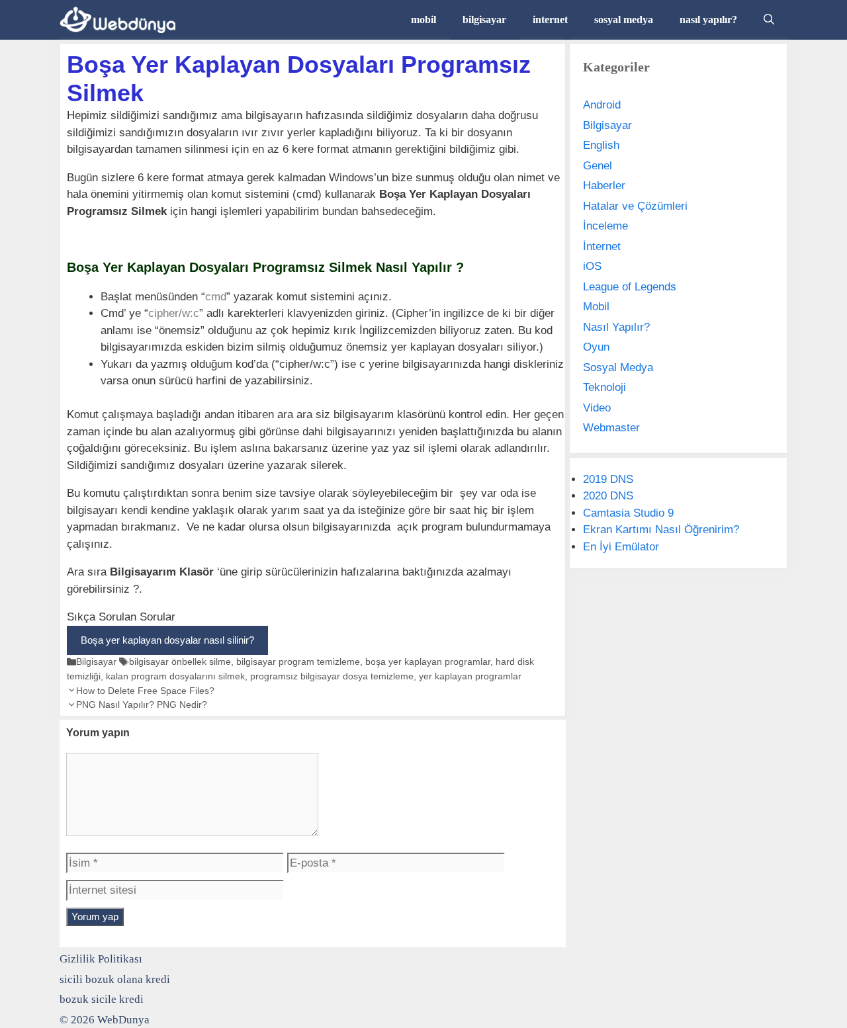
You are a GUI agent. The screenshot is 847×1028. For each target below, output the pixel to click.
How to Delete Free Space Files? (145, 690)
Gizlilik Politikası (101, 959)
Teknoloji (604, 387)
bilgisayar (484, 19)
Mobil (596, 306)
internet (550, 19)
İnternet (602, 246)
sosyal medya (623, 19)
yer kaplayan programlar (470, 676)
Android (602, 105)
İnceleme (605, 226)
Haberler (604, 185)
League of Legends (629, 286)
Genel (597, 165)
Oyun (596, 347)
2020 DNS (608, 496)
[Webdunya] (121, 20)
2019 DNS (608, 479)
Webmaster (611, 427)
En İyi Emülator (621, 546)
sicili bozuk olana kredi (115, 979)
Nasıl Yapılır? (616, 327)
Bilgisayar (96, 661)
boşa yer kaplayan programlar (427, 661)
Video (597, 408)
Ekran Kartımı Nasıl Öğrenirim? (661, 529)
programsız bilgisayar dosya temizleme (332, 676)
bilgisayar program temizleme (298, 661)
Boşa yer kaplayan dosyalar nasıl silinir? (167, 640)
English (601, 145)
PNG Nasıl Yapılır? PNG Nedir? (141, 704)
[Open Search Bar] (768, 20)
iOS (592, 266)
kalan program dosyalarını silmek (175, 676)
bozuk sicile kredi (102, 999)
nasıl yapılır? (708, 19)
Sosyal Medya (618, 367)
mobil (423, 19)
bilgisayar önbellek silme (180, 661)
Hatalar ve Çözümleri (635, 206)
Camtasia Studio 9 (628, 513)
